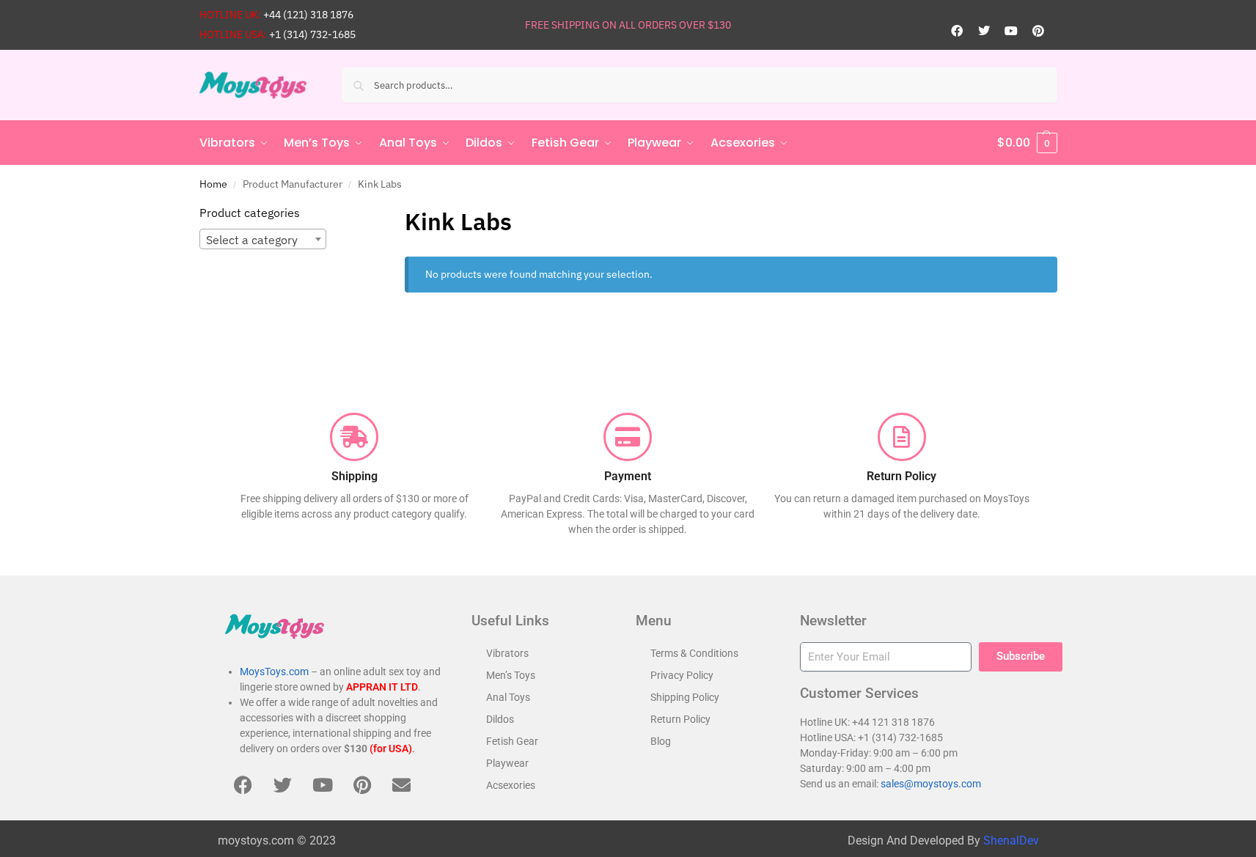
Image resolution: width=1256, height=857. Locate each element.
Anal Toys (508, 697)
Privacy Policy (681, 675)
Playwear (507, 763)
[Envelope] (401, 784)
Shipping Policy (684, 697)
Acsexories (510, 785)
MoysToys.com (274, 671)
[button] (1027, 143)
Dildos (500, 719)
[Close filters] (349, 213)
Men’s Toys (510, 675)
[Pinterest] (1038, 31)
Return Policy (680, 719)
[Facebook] (957, 31)
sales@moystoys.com (931, 784)
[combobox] (263, 239)
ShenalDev (1011, 840)
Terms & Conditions (694, 653)
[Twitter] (984, 31)
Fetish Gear (512, 741)
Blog (660, 741)
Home (213, 184)
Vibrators (507, 653)
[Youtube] (1011, 31)
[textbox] (263, 239)
